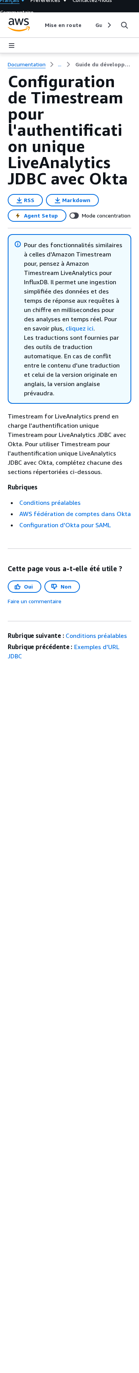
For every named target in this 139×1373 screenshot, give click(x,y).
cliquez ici (79, 328)
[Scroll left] (39, 25)
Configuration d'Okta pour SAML (65, 525)
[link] (103, 64)
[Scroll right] (109, 25)
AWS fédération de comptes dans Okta (75, 514)
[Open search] (124, 25)
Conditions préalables (50, 502)
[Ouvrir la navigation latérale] (11, 45)
